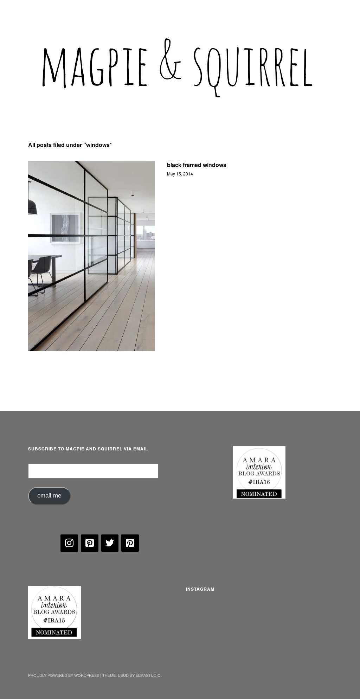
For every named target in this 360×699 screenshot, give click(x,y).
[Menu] (37, 10)
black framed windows (196, 165)
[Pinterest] (89, 543)
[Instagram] (69, 543)
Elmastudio (148, 675)
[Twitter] (110, 543)
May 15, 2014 (180, 174)
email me (49, 495)
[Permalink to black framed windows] (91, 256)
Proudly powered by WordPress (63, 675)
